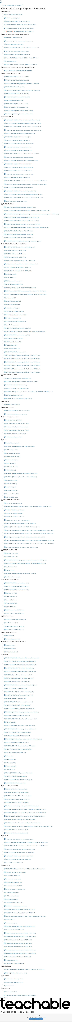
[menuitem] (1, 3)
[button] (1, 1)
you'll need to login (42, 1017)
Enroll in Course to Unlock (36, 1019)
